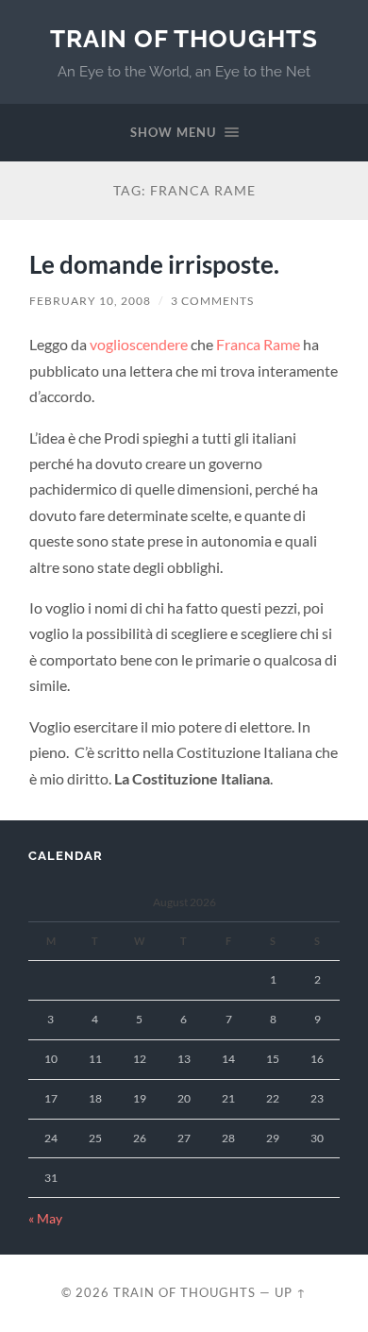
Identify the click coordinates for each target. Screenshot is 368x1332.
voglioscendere (139, 344)
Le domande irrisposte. (154, 264)
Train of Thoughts (184, 38)
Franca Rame (258, 344)
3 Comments (212, 301)
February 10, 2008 (90, 301)
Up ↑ (291, 1292)
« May (45, 1218)
